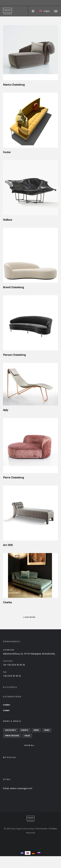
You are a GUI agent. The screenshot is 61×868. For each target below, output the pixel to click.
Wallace (7, 219)
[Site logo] (7, 11)
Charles (7, 602)
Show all (29, 745)
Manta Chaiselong (14, 84)
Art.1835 (8, 545)
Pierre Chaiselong (13, 477)
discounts (10, 730)
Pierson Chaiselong (14, 354)
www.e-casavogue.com (21, 788)
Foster (7, 152)
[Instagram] (58, 2)
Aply (5, 410)
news (36, 730)
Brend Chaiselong (13, 287)
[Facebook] (56, 2)
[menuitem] (22, 853)
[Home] (30, 819)
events (24, 730)
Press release (12, 736)
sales (27, 736)
